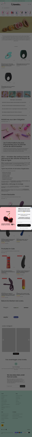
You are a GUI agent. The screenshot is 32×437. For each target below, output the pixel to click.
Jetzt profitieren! (24, 225)
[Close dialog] (31, 208)
